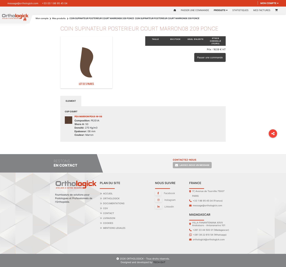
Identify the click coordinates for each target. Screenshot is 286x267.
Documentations (114, 203)
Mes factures (261, 10)
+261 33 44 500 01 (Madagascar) (211, 230)
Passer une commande (195, 10)
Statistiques (240, 10)
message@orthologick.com (22, 3)
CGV (105, 208)
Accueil (108, 193)
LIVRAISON (109, 218)
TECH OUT (159, 262)
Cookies (108, 223)
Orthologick (111, 198)
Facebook (169, 193)
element (71, 101)
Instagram (170, 199)
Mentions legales (114, 228)
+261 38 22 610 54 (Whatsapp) (210, 234)
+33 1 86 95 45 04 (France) (208, 200)
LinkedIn (169, 206)
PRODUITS (219, 10)
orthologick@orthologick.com (209, 239)
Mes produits (59, 18)
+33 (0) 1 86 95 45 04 (54, 3)
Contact (108, 213)
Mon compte (268, 3)
